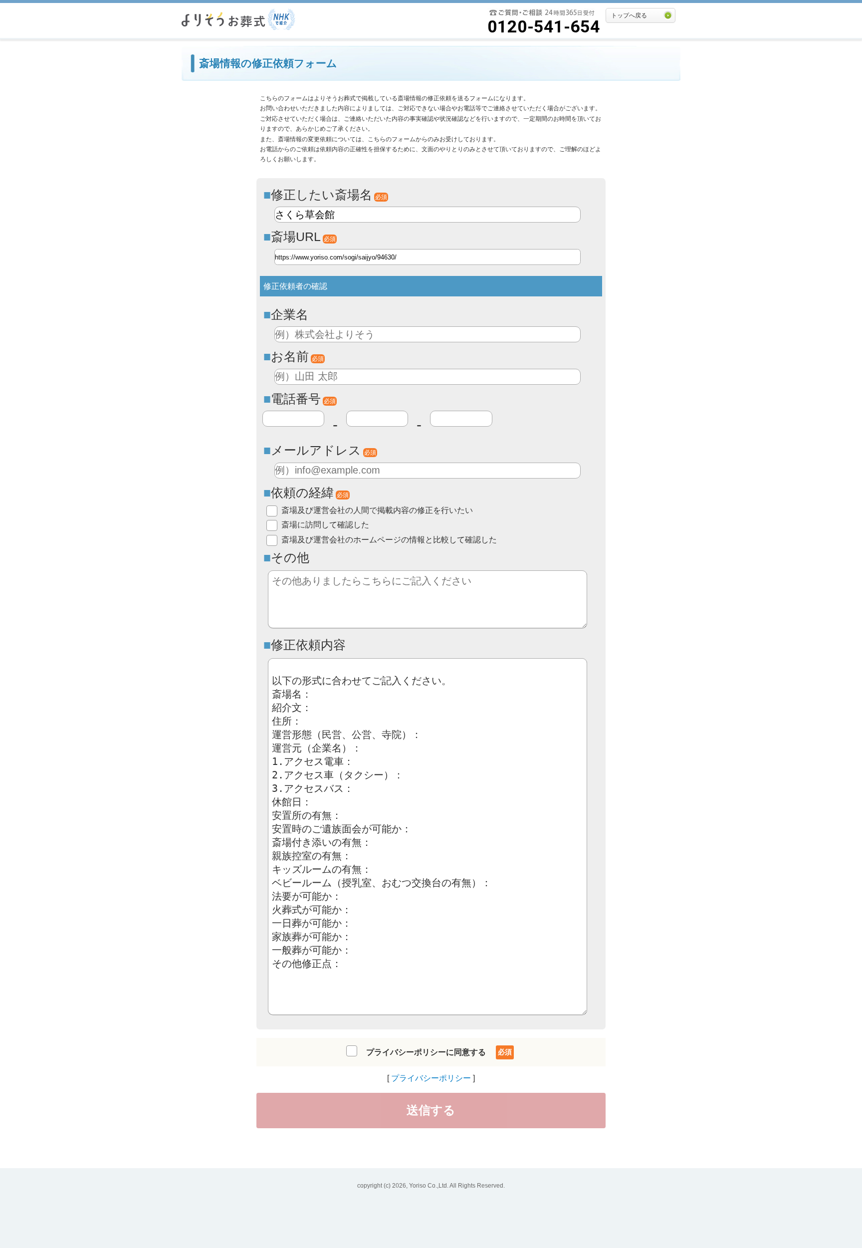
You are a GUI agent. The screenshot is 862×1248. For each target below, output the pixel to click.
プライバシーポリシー (431, 1078)
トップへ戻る (629, 15)
